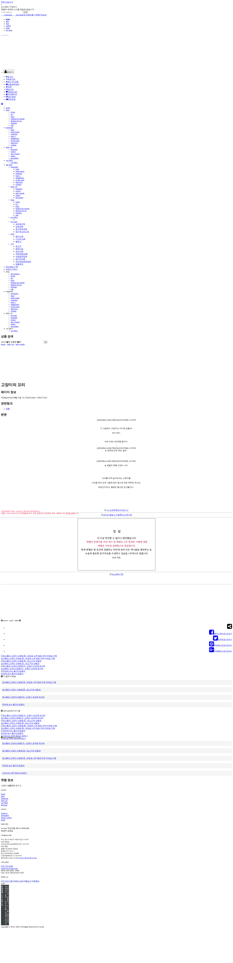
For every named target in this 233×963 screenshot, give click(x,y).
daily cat (9, 147)
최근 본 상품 (13, 82)
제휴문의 (19, 264)
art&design (15, 138)
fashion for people (18, 119)
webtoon (14, 134)
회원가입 (11, 79)
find (7, 24)
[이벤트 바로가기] (116, 905)
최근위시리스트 (22, 232)
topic (12, 130)
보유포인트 (20, 224)
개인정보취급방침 (23, 262)
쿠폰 (10, 87)
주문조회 (12, 99)
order (8, 28)
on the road (15, 141)
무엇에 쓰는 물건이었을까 (12, 674)
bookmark (6, 15)
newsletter (18, 15)
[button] (8, 72)
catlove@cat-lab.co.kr (9, 868)
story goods (15, 154)
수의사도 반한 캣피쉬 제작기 (13, 738)
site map (9, 165)
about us (4, 813)
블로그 (18, 242)
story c (13, 136)
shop (7, 110)
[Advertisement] (74, 53)
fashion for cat (16, 121)
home (8, 108)
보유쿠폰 (19, 227)
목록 (8, 409)
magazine (9, 128)
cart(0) (8, 26)
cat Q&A (9, 160)
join (7, 21)
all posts (14, 315)
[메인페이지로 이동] (116, 34)
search (5, 342)
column (13, 145)
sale (12, 125)
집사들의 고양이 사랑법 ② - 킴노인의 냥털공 (20, 664)
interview (14, 143)
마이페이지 (12, 94)
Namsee (14, 123)
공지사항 (19, 251)
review (13, 152)
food (12, 117)
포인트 (11, 89)
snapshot (14, 149)
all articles (14, 294)
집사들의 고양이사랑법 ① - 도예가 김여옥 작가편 (22, 669)
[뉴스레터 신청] (116, 574)
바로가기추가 (11, 269)
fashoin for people (18, 283)
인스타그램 (20, 239)
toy (12, 114)
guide (3, 820)
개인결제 (12, 97)
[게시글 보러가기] (29, 656)
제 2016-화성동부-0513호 (28, 858)
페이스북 (19, 236)
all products (15, 274)
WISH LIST (12, 92)
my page (9, 30)
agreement (5, 815)
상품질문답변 (13, 84)
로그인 (10, 77)
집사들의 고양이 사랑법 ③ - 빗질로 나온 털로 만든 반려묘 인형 (28, 658)
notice (13, 156)
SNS (12, 234)
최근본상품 (20, 259)
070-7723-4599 (7, 866)
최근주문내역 (21, 229)
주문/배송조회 (22, 254)
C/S (12, 244)
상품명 (16, 342)
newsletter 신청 (12, 267)
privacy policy (6, 818)
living (13, 112)
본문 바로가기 (7, 2)
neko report (15, 132)
